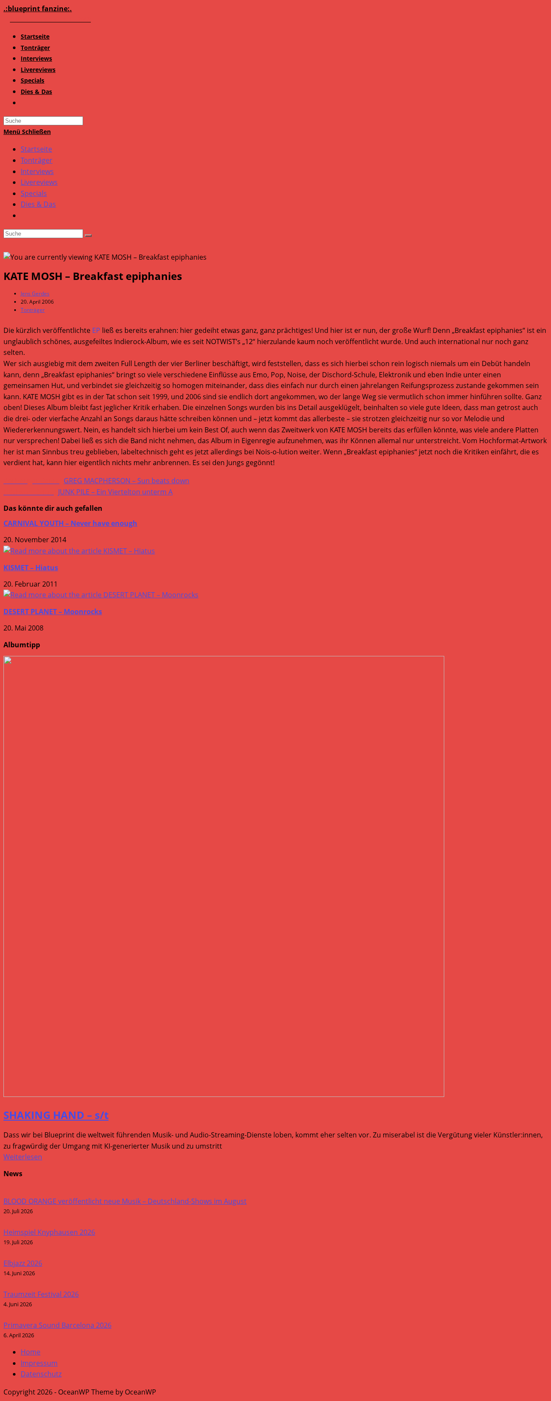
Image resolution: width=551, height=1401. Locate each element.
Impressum (39, 1363)
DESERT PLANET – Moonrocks (52, 611)
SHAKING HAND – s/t (55, 1115)
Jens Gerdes (35, 293)
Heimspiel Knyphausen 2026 (49, 1232)
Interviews (37, 171)
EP (96, 330)
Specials (34, 193)
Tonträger (37, 160)
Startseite (36, 149)
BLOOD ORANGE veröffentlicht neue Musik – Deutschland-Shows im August (125, 1201)
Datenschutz (41, 1374)
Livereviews (39, 182)
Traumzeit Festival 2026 (41, 1294)
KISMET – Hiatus (30, 567)
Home (30, 1352)
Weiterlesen (22, 1157)
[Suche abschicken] (88, 235)
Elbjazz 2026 (22, 1263)
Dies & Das (38, 204)
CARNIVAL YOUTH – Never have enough (70, 523)
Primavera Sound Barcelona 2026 (57, 1325)
